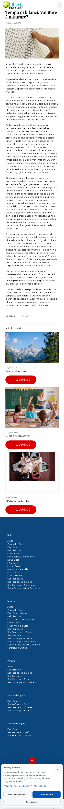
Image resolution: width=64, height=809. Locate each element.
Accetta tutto (47, 794)
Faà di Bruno (14, 550)
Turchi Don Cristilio (17, 647)
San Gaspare (14, 635)
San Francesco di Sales (19, 581)
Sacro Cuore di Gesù (18, 704)
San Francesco (15, 578)
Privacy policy (10, 786)
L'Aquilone (12, 563)
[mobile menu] (59, 5)
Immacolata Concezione (20, 556)
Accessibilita (40, 786)
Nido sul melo (14, 575)
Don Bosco (13, 547)
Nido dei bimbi (15, 572)
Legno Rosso (14, 566)
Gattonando (13, 553)
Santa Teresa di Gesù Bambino (23, 588)
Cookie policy (25, 786)
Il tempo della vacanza (16, 371)
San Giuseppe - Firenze (19, 638)
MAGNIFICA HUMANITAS (17, 436)
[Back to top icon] (32, 760)
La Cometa (13, 559)
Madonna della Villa (17, 569)
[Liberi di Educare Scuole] (12, 5)
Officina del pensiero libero (18, 501)
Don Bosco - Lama (17, 613)
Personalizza (32, 802)
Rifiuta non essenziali (17, 794)
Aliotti (10, 541)
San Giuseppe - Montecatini (22, 585)
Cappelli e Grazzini (17, 544)
